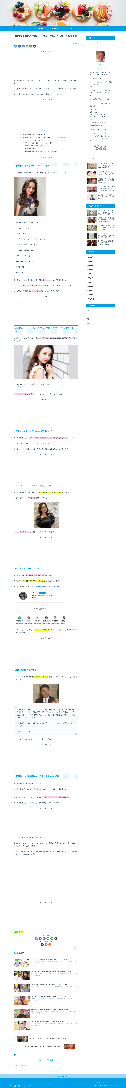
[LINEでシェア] (30, 46)
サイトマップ (96, 1082)
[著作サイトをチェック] (42, 944)
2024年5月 (90, 273)
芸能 (22, 931)
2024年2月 (90, 286)
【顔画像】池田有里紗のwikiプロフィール (37, 134)
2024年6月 (90, 269)
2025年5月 (90, 257)
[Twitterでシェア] (15, 46)
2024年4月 (90, 278)
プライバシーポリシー (109, 1082)
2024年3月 (90, 282)
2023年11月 (90, 299)
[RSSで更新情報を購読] (49, 944)
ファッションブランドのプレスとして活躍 (39, 143)
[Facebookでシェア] (19, 46)
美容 (88, 319)
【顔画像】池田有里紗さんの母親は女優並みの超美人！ (42, 151)
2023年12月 (90, 294)
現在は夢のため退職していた (35, 145)
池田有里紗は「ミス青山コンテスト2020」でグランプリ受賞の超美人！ (47, 137)
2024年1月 (90, 290)
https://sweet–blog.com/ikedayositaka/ (35, 843)
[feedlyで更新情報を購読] (46, 944)
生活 (17, 931)
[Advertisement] (46, 64)
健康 (88, 310)
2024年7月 (90, 265)
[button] (34, 46)
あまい (100, 65)
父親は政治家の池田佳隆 (32, 148)
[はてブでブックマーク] (23, 46)
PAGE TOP (63, 1076)
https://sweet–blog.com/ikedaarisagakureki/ (35, 851)
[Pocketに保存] (26, 46)
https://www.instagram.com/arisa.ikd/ (47, 586)
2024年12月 (90, 261)
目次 (43, 131)
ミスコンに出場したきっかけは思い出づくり (40, 140)
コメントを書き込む (46, 1060)
